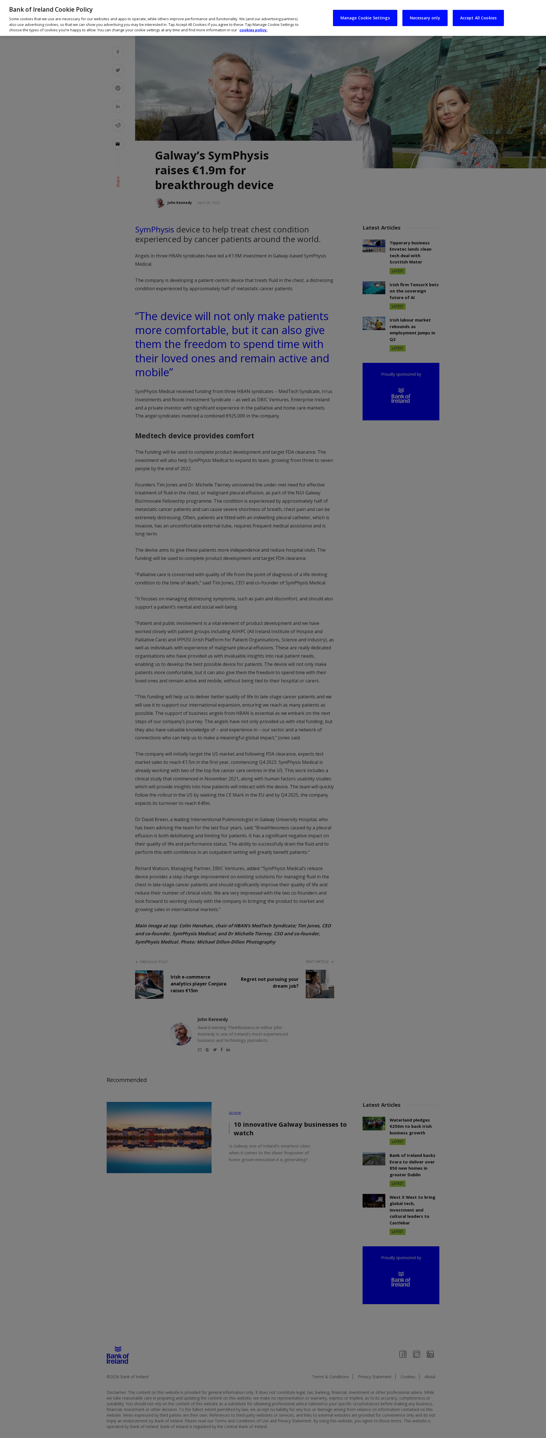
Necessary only (425, 18)
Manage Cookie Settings (365, 18)
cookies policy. (253, 29)
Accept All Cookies (478, 18)
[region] (273, 18)
